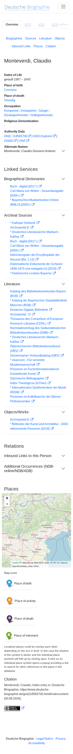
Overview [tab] (12, 24)
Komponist (11, 110)
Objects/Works (16, 412)
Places (38, 46)
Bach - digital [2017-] (24, 186)
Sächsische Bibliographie (27, 378)
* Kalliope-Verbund (23, 222)
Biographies (14, 38)
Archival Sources (18, 215)
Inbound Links (21, 46)
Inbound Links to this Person (27, 456)
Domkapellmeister (16, 115)
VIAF (22, 140)
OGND (8, 140)
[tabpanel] (36, 373)
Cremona (10, 89)
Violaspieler (28, 110)
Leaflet (15, 562)
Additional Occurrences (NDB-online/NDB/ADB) (29, 468)
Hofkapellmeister (42, 115)
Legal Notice (44, 738)
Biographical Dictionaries (24, 179)
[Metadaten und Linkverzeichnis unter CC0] (14, 708)
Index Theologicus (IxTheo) (28, 383)
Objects (60, 38)
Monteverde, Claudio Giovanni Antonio (29, 151)
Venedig (9, 100)
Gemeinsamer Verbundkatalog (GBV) (35, 355)
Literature (45, 38)
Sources (30, 38)
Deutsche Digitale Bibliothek (29, 309)
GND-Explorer (42, 136)
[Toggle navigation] (63, 6)
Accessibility (36, 743)
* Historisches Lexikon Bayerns (31, 273)
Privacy (61, 738)
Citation (51, 46)
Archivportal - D (20, 314)
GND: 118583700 (15, 136)
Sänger (43, 110)
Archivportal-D (20, 227)
